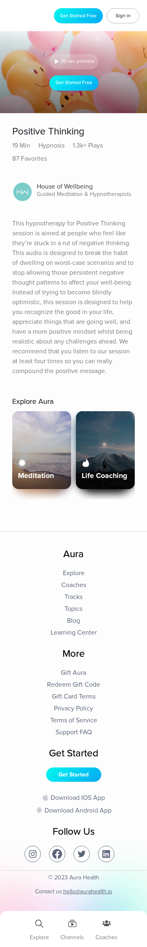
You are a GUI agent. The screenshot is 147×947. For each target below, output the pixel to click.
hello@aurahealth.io (87, 891)
